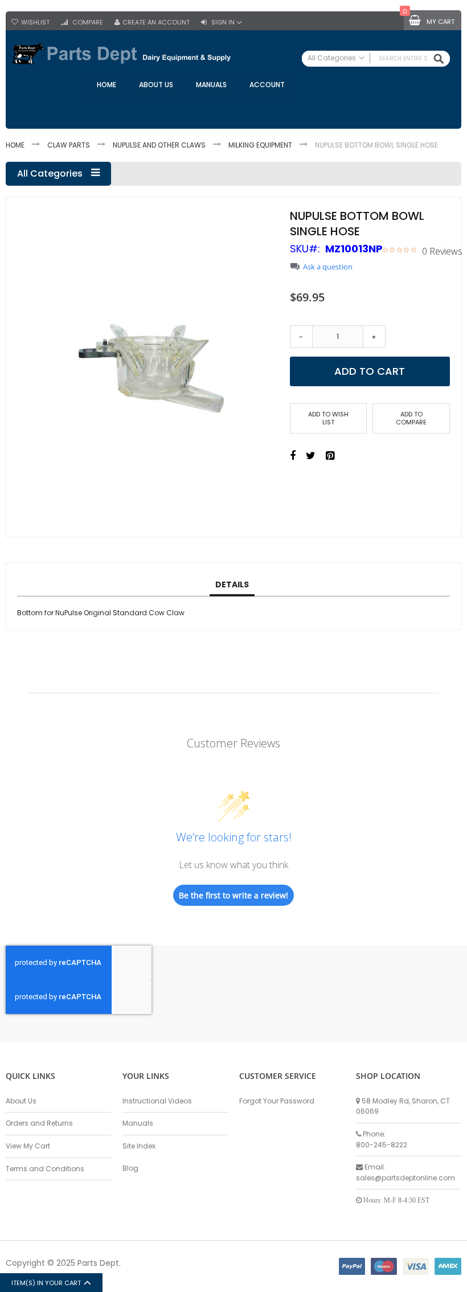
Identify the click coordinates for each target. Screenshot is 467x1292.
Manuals (137, 1123)
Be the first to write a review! (233, 895)
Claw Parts (68, 145)
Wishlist (35, 22)
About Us (21, 1101)
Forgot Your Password (276, 1101)
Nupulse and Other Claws (159, 145)
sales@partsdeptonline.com (405, 1178)
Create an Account (156, 22)
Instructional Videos (157, 1101)
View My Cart (28, 1146)
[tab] (232, 585)
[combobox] (376, 59)
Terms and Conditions (45, 1169)
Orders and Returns (39, 1123)
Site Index (138, 1146)
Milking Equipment (260, 145)
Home (15, 145)
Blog (130, 1168)
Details (232, 584)
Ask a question (328, 267)
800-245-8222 (381, 1145)
